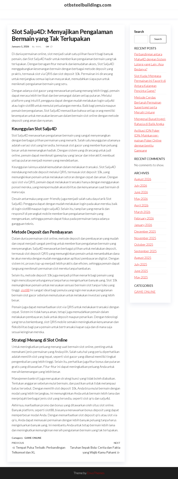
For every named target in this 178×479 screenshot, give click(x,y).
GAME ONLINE (32, 437)
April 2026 (141, 205)
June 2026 (141, 192)
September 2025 (145, 251)
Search (139, 31)
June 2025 (141, 271)
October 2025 (143, 244)
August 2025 (142, 258)
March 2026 (142, 212)
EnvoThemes (95, 473)
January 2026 (143, 225)
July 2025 (140, 264)
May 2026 (141, 199)
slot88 (25, 290)
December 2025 (145, 231)
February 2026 (144, 218)
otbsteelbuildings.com (87, 5)
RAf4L (39, 46)
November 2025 (145, 238)
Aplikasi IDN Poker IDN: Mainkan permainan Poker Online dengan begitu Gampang (147, 140)
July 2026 (140, 185)
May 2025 (141, 277)
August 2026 (142, 179)
